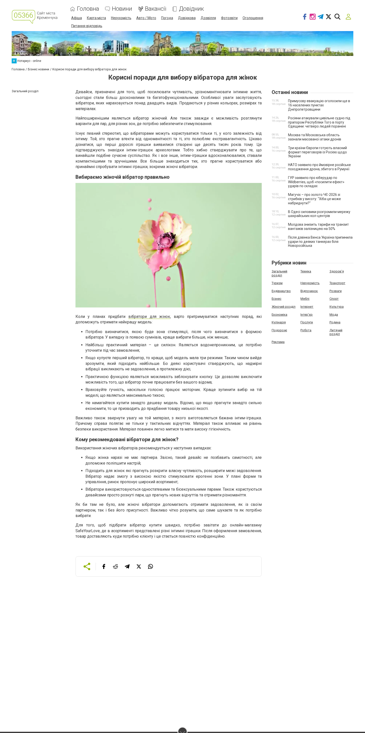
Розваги (335, 291)
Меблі (304, 299)
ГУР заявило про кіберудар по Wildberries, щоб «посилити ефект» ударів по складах (316, 182)
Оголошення (253, 18)
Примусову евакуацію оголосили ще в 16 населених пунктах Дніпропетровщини (319, 105)
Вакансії (155, 8)
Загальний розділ (279, 273)
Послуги (306, 322)
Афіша (76, 18)
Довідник (191, 8)
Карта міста (96, 18)
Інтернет (306, 306)
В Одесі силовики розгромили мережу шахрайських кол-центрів (319, 214)
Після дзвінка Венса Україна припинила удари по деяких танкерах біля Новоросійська (320, 241)
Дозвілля (208, 18)
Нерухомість (121, 18)
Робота (305, 330)
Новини (122, 8)
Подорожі (279, 330)
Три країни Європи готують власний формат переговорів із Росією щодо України (317, 152)
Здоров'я (336, 271)
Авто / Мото (146, 18)
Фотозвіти (229, 18)
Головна (88, 8)
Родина (334, 322)
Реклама (278, 342)
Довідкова (187, 18)
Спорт (334, 299)
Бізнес (276, 299)
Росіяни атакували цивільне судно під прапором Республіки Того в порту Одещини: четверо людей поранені (319, 122)
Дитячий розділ (335, 332)
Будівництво (281, 291)
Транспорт (337, 283)
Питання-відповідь (86, 26)
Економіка (279, 314)
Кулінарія (279, 322)
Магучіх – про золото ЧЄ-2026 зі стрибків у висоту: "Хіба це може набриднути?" (314, 199)
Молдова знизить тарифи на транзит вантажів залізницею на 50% (318, 226)
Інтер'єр (306, 314)
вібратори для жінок (149, 316)
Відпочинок (309, 291)
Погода (167, 18)
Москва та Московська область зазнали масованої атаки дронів (314, 137)
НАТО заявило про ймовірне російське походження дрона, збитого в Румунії (319, 167)
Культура (336, 306)
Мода (333, 314)
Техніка (305, 271)
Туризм (277, 283)
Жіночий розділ (283, 306)
